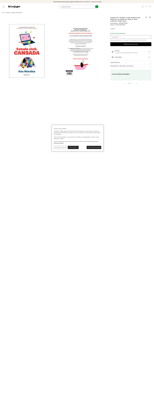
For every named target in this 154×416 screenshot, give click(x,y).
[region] (77, 138)
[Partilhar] (146, 17)
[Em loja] (149, 52)
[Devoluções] (149, 57)
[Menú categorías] (3, 7)
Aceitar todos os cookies (94, 147)
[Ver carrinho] (150, 7)
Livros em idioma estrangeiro (121, 74)
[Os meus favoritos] (147, 7)
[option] (27, 51)
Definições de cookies (60, 147)
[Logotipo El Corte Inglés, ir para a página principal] (14, 6)
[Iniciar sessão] (143, 7)
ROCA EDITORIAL (120, 24)
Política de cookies (58, 143)
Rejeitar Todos (73, 147)
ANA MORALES (123, 23)
